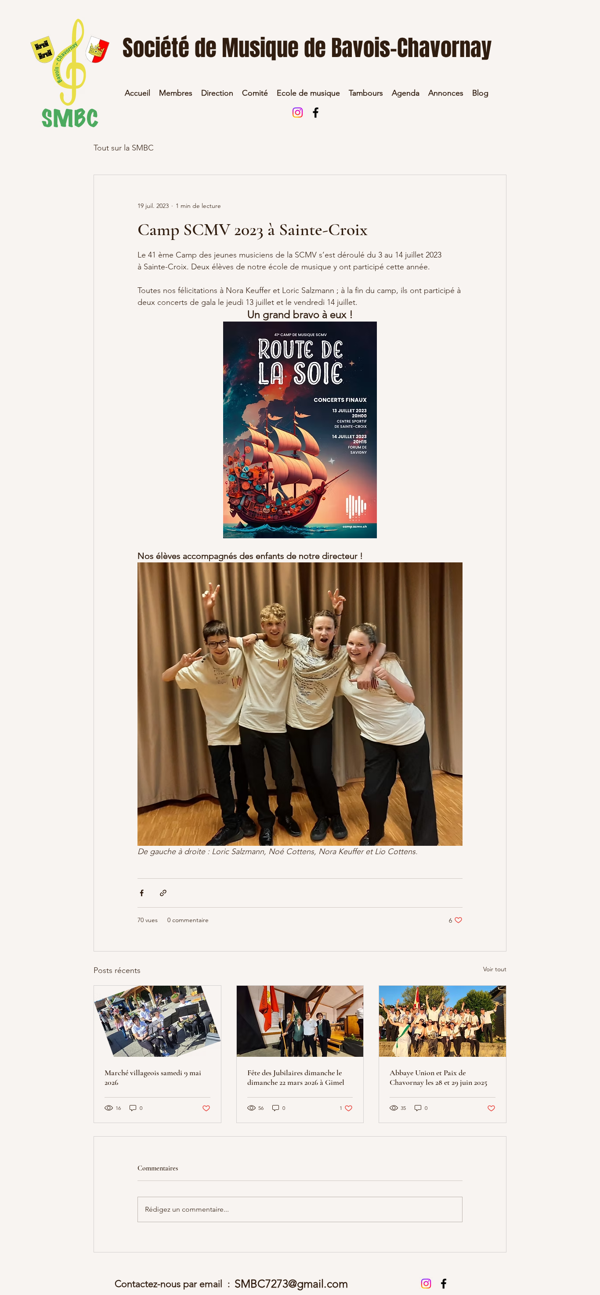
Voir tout (494, 969)
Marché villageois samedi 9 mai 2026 (153, 1077)
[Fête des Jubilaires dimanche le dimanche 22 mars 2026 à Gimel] (300, 1021)
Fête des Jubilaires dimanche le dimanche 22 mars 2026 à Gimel (295, 1077)
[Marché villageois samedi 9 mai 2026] (157, 1021)
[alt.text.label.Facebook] (315, 112)
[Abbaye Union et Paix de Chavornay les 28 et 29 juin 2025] (442, 1021)
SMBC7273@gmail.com (291, 1283)
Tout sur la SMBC (124, 148)
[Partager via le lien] (163, 893)
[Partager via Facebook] (141, 893)
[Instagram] (297, 112)
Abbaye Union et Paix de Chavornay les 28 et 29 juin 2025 (438, 1077)
